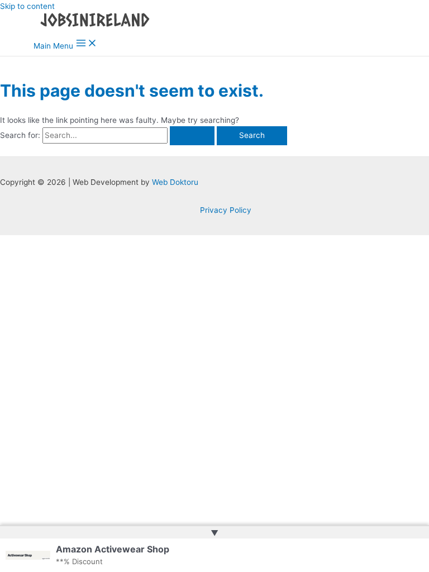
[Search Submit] (192, 135)
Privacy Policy (225, 210)
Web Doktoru (175, 182)
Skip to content (27, 6)
